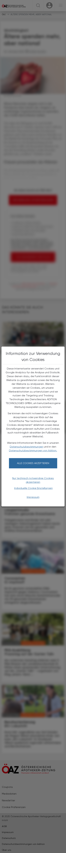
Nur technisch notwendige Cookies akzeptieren (33, 480)
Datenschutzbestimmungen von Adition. (33, 450)
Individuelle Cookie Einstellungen (33, 488)
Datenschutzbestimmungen (26, 446)
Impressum (33, 497)
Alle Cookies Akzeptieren (33, 463)
